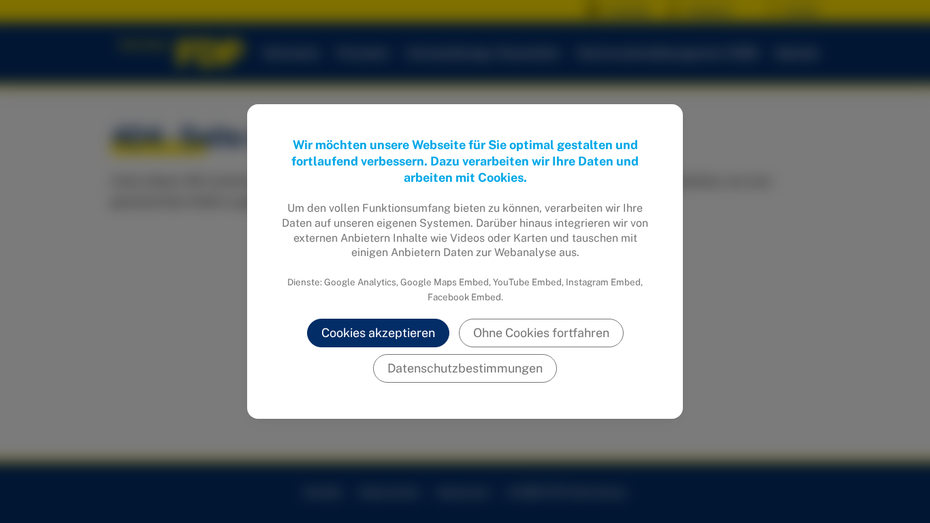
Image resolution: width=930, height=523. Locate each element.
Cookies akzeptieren (378, 333)
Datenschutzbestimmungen (465, 368)
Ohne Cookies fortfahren (541, 333)
